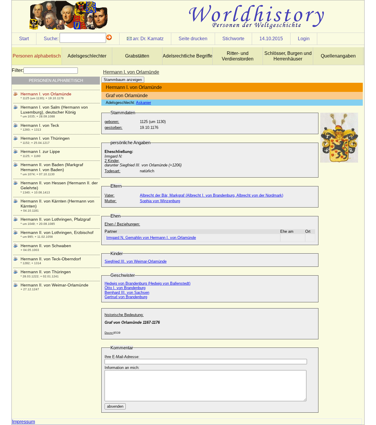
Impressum (23, 421)
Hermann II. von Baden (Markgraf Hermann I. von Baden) (52, 167)
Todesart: (112, 171)
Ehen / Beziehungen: (122, 224)
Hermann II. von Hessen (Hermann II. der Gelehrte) (59, 185)
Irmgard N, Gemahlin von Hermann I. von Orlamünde (151, 237)
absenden (115, 406)
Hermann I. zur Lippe (40, 151)
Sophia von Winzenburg (160, 201)
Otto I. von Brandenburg (125, 288)
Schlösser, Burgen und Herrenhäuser (288, 56)
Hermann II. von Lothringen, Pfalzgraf (55, 219)
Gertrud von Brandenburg (126, 297)
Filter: (18, 70)
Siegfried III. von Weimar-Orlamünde (136, 261)
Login (304, 38)
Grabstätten (137, 55)
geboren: (112, 121)
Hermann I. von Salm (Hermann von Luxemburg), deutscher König (54, 109)
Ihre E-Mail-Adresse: (122, 357)
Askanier (143, 102)
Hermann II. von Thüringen (46, 271)
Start (24, 38)
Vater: (110, 195)
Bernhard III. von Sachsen (127, 292)
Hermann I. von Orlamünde (46, 94)
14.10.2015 (271, 38)
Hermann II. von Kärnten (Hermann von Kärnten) (57, 203)
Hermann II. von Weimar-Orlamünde (54, 285)
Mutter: (111, 201)
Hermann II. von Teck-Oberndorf (51, 259)
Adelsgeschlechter (87, 55)
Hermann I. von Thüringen (45, 138)
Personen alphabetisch (37, 55)
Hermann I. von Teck (40, 125)
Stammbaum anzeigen (123, 79)
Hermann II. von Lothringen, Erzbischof (57, 232)
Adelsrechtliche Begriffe (187, 55)
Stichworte (233, 38)
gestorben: (113, 127)
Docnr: (109, 332)
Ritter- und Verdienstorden (238, 56)
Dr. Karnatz (152, 38)
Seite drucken (193, 38)
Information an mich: (122, 367)
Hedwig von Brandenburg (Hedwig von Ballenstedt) (147, 283)
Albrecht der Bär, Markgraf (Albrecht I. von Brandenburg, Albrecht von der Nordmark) (211, 195)
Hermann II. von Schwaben (46, 245)
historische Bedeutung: (124, 315)
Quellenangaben (338, 55)
